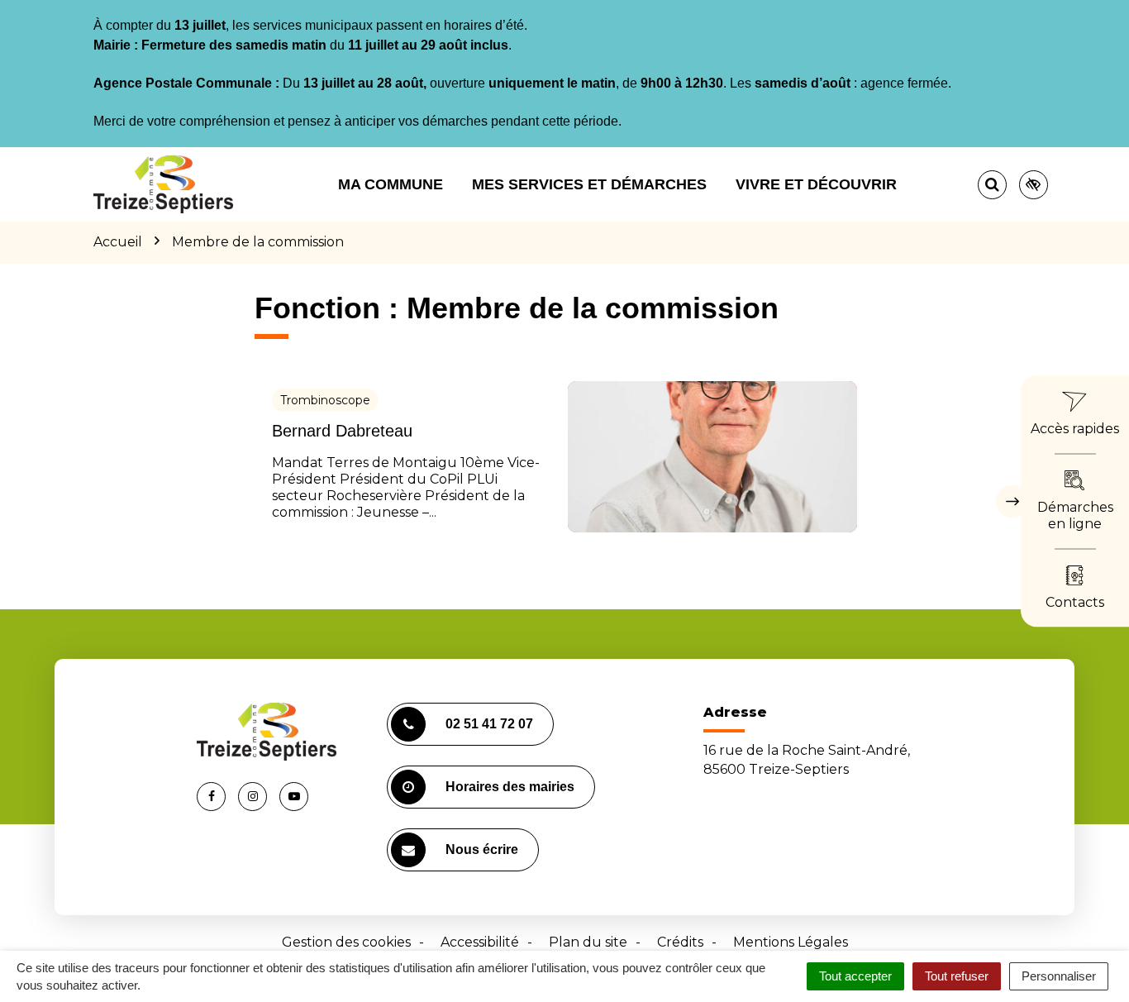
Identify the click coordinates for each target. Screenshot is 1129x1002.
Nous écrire (481, 849)
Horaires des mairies (509, 787)
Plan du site (588, 942)
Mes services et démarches (589, 184)
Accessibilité (480, 942)
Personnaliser (1059, 976)
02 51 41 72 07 (489, 724)
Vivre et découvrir (816, 184)
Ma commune (390, 184)
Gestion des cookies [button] (346, 942)
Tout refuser (956, 976)
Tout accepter (855, 976)
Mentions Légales (790, 942)
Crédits (680, 942)
